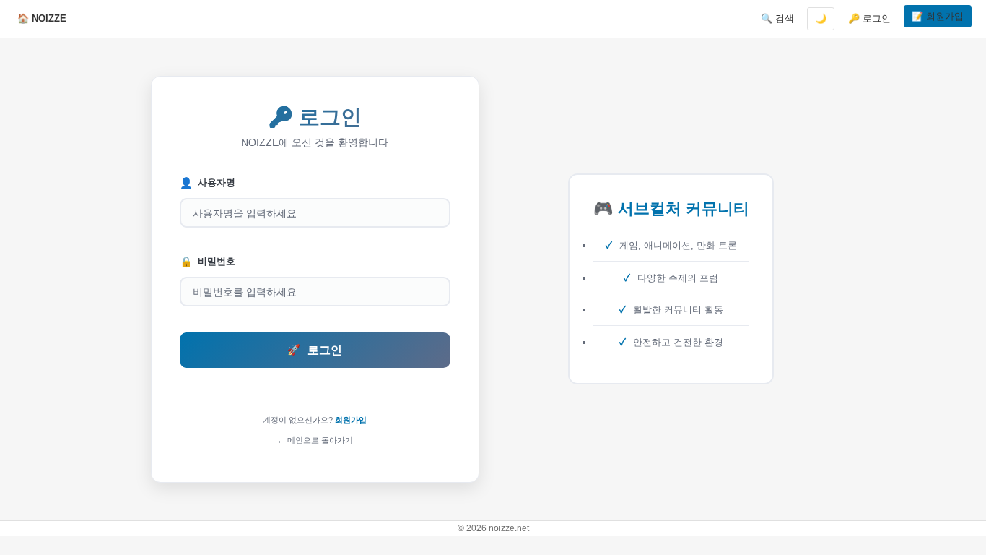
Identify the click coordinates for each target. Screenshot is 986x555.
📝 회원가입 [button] (938, 16)
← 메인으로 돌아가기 (315, 440)
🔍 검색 (777, 18)
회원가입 (351, 420)
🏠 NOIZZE (41, 18)
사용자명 (207, 183)
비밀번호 (207, 261)
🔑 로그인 (869, 18)
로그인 (314, 350)
